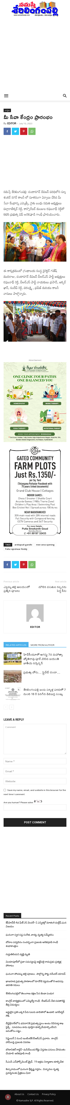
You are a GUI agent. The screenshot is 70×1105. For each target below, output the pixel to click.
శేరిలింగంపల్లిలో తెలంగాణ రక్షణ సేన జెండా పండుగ (30, 993)
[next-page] (11, 707)
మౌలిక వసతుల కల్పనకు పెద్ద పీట (52, 589)
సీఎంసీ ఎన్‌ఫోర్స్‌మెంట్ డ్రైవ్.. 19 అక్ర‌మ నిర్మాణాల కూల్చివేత (35, 1061)
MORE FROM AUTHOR (42, 645)
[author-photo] (35, 621)
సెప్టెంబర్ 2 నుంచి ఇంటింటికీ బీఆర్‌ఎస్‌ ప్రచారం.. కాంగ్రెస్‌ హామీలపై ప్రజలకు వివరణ (32, 1040)
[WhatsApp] (32, 131)
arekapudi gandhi (23, 544)
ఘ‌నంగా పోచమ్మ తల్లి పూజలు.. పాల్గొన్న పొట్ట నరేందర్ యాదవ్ (36, 973)
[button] (6, 96)
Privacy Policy (49, 1094)
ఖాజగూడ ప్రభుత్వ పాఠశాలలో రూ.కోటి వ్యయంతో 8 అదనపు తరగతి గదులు (34, 983)
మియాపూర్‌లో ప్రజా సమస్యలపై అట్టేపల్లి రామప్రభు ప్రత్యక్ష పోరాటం (33, 963)
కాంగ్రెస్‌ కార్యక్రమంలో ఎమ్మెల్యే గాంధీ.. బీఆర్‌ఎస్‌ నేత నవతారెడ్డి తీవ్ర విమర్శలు (35, 1002)
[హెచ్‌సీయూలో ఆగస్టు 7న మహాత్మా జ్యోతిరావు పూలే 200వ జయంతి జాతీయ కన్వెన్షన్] (13, 658)
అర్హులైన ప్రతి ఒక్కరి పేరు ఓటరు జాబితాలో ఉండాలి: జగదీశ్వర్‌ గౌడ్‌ (35, 1014)
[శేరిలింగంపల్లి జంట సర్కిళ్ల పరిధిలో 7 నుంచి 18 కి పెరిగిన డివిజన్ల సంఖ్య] (13, 693)
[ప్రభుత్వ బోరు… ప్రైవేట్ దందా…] (13, 676)
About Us (19, 1094)
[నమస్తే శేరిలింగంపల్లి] (35, 8)
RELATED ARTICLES (16, 645)
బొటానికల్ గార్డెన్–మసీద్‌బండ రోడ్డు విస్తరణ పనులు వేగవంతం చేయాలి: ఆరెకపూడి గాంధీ (35, 1051)
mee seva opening (45, 544)
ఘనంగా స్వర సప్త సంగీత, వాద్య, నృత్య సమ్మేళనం (30, 934)
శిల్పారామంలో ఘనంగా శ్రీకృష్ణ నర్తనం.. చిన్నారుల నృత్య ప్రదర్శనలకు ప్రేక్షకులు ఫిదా (32, 1071)
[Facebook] (7, 131)
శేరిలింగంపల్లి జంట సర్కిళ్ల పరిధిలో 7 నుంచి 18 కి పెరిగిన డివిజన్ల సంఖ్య (44, 692)
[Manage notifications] (8, 1097)
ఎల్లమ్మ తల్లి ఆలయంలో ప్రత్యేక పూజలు (17, 589)
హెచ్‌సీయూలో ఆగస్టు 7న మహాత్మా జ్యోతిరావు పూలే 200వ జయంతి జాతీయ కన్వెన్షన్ (42, 658)
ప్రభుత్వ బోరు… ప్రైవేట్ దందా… (41, 672)
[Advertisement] (35, 53)
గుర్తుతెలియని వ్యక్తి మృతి (18, 954)
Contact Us (33, 1094)
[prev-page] (6, 707)
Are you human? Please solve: (19, 802)
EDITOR (11, 123)
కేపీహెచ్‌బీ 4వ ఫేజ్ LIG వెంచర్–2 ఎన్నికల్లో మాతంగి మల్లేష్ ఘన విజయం (36, 924)
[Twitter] (15, 131)
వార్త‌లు (7, 110)
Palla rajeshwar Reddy (16, 549)
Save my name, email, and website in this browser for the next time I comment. (35, 792)
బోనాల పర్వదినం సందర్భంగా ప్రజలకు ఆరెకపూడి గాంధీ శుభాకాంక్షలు (32, 944)
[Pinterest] (23, 131)
